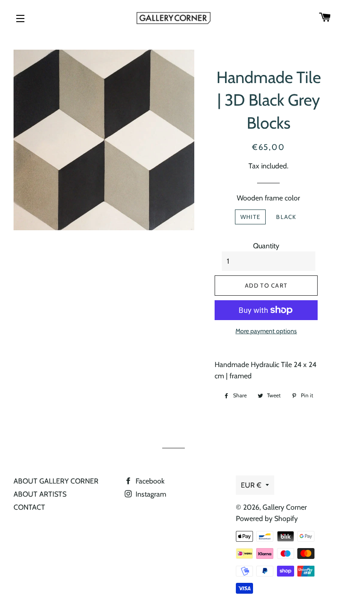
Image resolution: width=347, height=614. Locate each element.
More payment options (266, 331)
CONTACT (29, 507)
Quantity (266, 246)
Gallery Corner (285, 507)
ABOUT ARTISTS (40, 494)
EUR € (251, 485)
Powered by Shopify (267, 518)
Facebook (149, 481)
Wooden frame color (268, 198)
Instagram (150, 494)
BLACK (286, 216)
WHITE (250, 216)
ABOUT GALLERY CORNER (56, 481)
